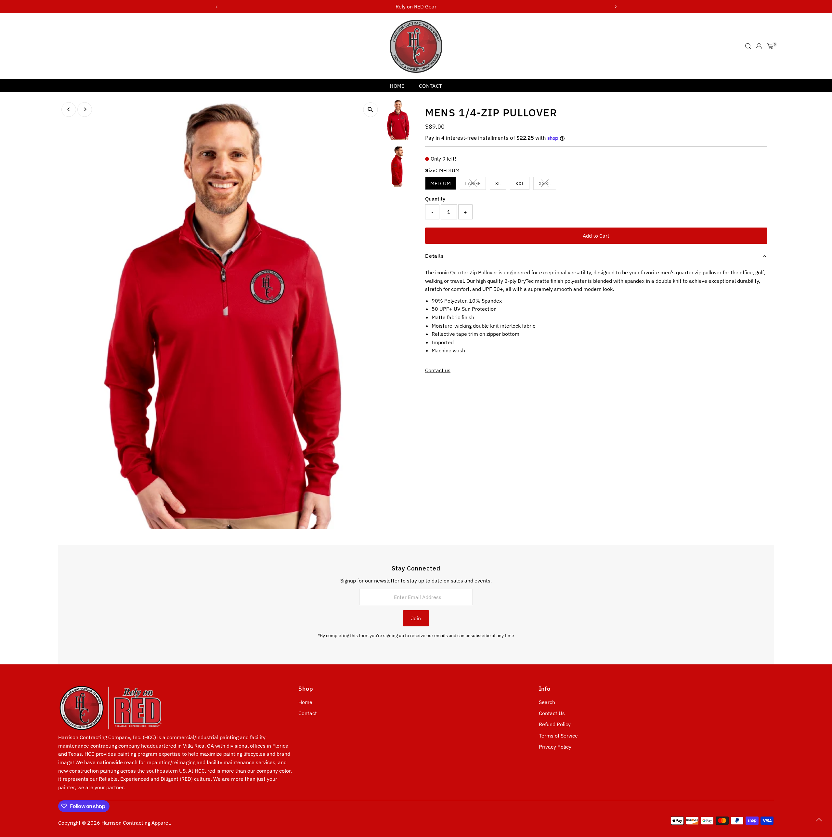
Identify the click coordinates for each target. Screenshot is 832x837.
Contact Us (552, 713)
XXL (519, 183)
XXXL (547, 184)
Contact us (437, 370)
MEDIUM (440, 183)
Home (397, 86)
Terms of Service (558, 735)
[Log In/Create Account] (759, 46)
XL (498, 183)
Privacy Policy (555, 746)
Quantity (435, 198)
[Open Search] (748, 46)
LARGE (475, 184)
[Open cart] (770, 46)
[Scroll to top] (819, 819)
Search (547, 702)
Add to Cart (596, 235)
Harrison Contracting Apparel (135, 822)
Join (416, 618)
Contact (430, 86)
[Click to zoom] (370, 109)
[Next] (84, 109)
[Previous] (68, 109)
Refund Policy (555, 724)
